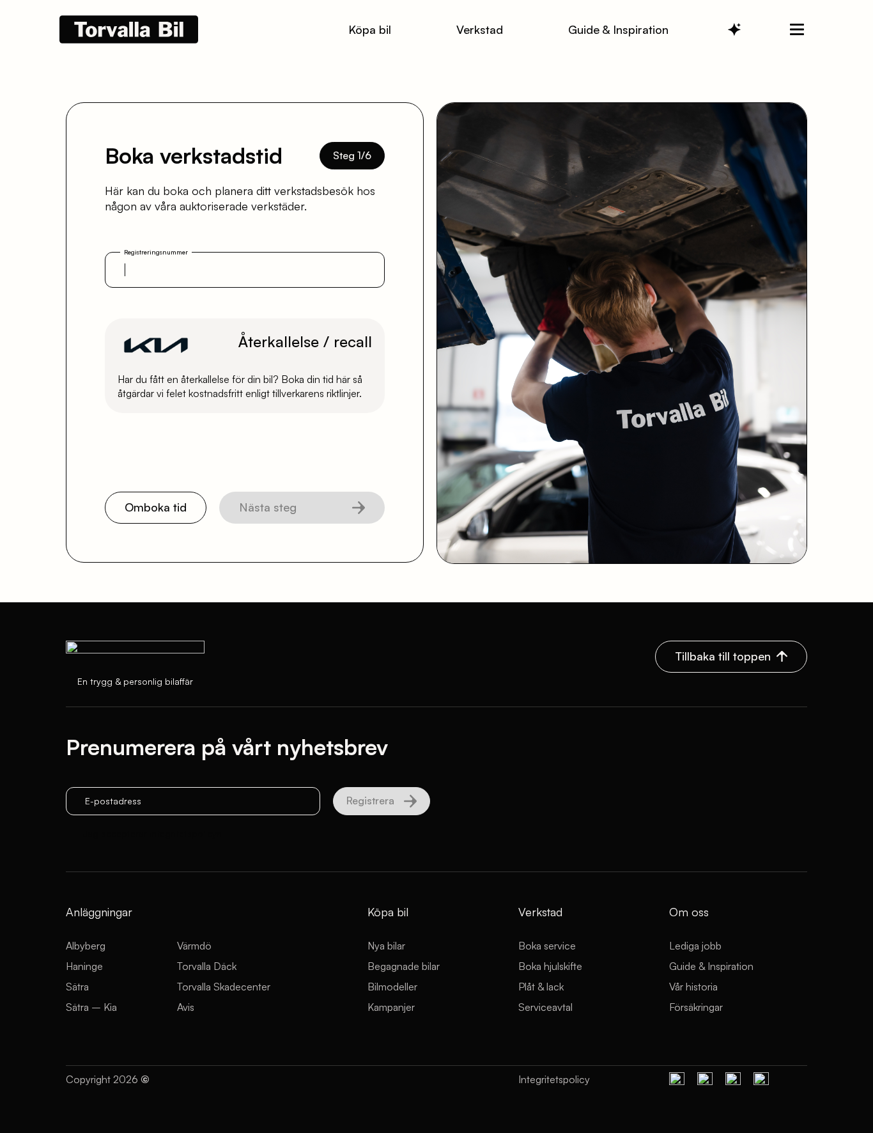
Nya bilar (386, 945)
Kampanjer (391, 1007)
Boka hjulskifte (550, 966)
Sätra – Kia (91, 1007)
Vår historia (693, 986)
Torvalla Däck (206, 966)
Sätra (77, 986)
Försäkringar (696, 1007)
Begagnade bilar (403, 966)
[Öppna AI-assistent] (734, 29)
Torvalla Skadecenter (223, 986)
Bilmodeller (392, 986)
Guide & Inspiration (711, 966)
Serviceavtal (545, 1007)
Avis (185, 1007)
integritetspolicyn (186, 833)
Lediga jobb (695, 945)
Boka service (547, 945)
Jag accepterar (152, 833)
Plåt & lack (541, 986)
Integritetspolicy (554, 1079)
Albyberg (85, 945)
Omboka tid (156, 507)
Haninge (84, 966)
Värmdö (194, 945)
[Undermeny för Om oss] (797, 29)
